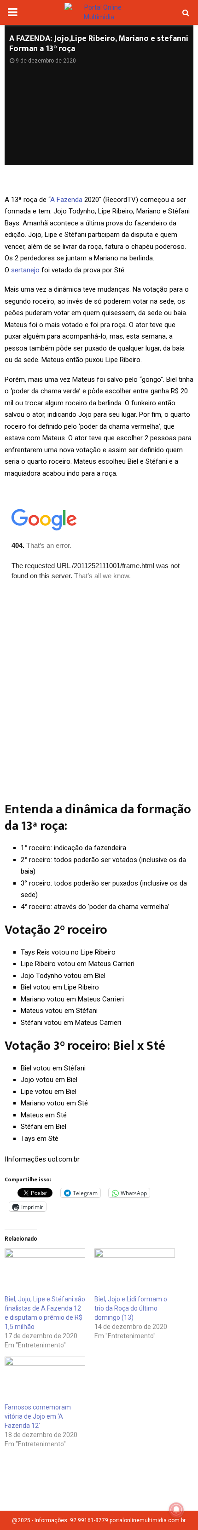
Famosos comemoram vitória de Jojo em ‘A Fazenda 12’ (38, 1416)
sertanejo (25, 270)
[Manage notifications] (176, 1509)
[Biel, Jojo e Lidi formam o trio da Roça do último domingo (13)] (134, 1271)
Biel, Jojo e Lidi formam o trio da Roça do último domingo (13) (130, 1308)
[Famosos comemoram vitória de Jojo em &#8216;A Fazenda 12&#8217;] (45, 1380)
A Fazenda (66, 200)
